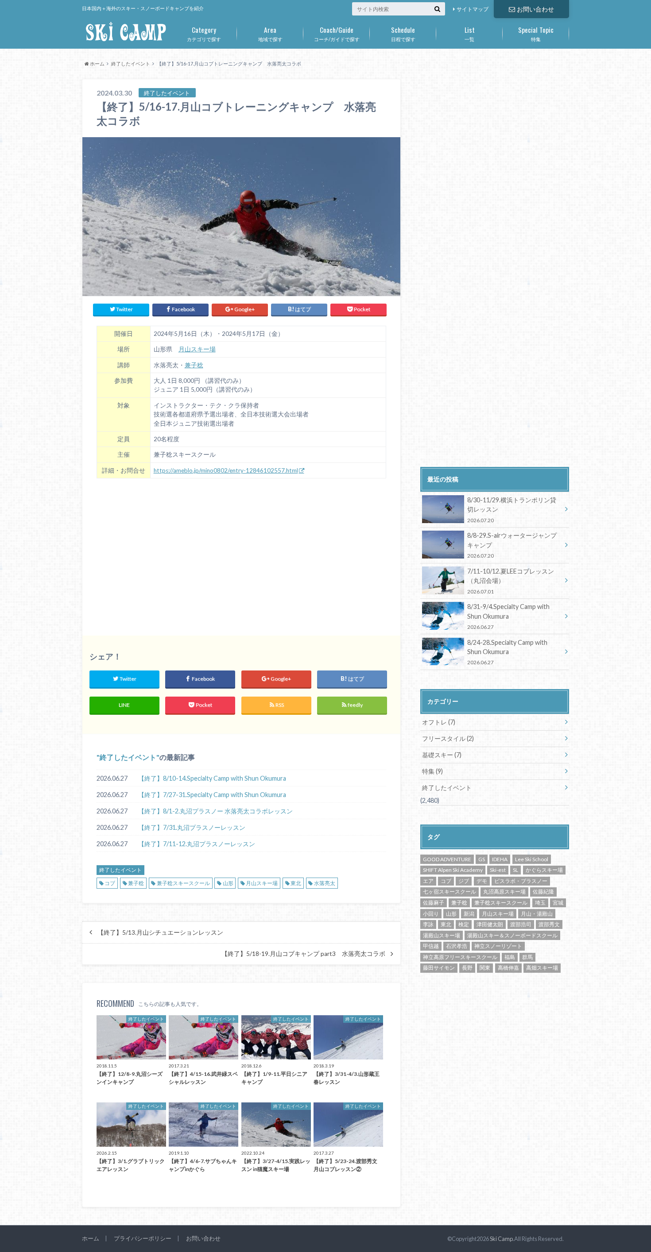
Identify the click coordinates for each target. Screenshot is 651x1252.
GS (481, 859)
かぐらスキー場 (544, 870)
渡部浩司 (520, 924)
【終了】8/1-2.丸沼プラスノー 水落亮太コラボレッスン (215, 811)
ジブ (463, 881)
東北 (296, 883)
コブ (110, 883)
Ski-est (498, 870)
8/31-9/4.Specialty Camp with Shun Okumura (508, 616)
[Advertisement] (241, 552)
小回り (431, 913)
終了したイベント (128, 757)
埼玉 (540, 902)
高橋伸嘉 (508, 967)
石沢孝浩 (456, 946)
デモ (482, 881)
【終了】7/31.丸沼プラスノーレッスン (191, 827)
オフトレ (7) (438, 722)
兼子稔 (194, 365)
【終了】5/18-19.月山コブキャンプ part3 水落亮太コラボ (303, 953)
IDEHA (500, 859)
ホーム (90, 1238)
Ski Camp (501, 1238)
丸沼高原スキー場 (504, 891)
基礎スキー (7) (441, 755)
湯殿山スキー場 (441, 935)
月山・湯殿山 (537, 913)
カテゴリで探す (204, 33)
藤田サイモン (439, 967)
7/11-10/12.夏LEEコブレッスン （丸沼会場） (510, 580)
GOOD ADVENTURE (447, 859)
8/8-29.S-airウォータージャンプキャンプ (512, 545)
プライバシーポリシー (142, 1238)
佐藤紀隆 (543, 891)
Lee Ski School (531, 859)
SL (515, 870)
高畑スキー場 (542, 967)
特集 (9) (432, 771)
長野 (467, 967)
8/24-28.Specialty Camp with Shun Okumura (507, 652)
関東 (485, 967)
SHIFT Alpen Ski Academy (453, 870)
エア (428, 881)
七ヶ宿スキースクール (449, 891)
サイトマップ (472, 9)
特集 (536, 33)
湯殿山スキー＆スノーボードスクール (512, 935)
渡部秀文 (549, 924)
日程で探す (403, 33)
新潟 (469, 913)
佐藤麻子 (433, 902)
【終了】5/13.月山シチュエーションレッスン (160, 932)
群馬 (527, 957)
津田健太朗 (490, 924)
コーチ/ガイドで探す (337, 33)
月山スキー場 (197, 349)
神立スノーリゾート (498, 946)
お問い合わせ (535, 9)
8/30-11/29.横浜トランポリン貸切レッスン (511, 509)
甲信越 (431, 946)
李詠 (428, 924)
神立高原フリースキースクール (460, 957)
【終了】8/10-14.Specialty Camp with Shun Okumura (212, 778)
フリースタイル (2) (448, 738)
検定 (463, 924)
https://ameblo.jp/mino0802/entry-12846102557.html (226, 470)
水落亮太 (324, 883)
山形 (228, 883)
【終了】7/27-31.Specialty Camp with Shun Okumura (212, 794)
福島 (509, 957)
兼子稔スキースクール (183, 883)
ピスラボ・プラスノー (520, 881)
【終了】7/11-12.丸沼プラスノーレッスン (196, 844)
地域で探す (270, 33)
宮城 (558, 902)
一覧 (470, 33)
